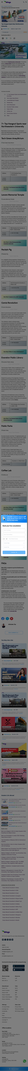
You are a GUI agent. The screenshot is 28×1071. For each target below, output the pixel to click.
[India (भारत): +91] (4, 539)
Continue (13, 552)
